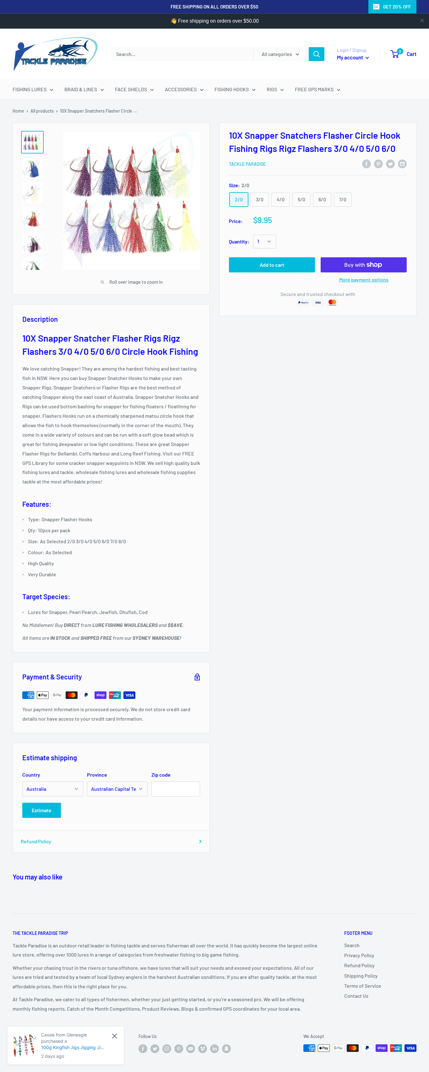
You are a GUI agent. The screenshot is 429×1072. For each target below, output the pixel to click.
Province (97, 775)
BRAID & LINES (80, 89)
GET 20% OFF (397, 6)
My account (350, 57)
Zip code (161, 775)
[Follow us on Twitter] (154, 1048)
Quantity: (239, 241)
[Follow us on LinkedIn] (214, 1048)
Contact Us (356, 996)
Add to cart (272, 265)
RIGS (272, 89)
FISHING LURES (29, 89)
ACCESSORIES (181, 89)
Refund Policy (36, 841)
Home (18, 111)
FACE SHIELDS (131, 89)
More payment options (363, 279)
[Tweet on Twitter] (390, 163)
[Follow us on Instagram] (166, 1048)
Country (31, 775)
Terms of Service (362, 986)
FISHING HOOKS (232, 89)
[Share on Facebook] (366, 163)
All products (42, 111)
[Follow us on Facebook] (142, 1048)
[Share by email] (402, 163)
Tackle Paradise (247, 164)
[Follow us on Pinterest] (178, 1048)
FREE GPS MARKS (314, 89)
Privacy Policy (359, 955)
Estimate (42, 810)
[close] (422, 20)
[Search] (316, 54)
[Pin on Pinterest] (378, 163)
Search (352, 945)
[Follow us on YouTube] (190, 1048)
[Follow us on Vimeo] (202, 1048)
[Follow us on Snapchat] (226, 1048)
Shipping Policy (361, 976)
